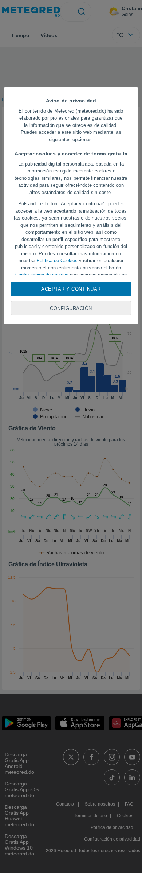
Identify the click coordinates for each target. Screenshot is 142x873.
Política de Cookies (57, 260)
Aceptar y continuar (71, 289)
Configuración (71, 308)
